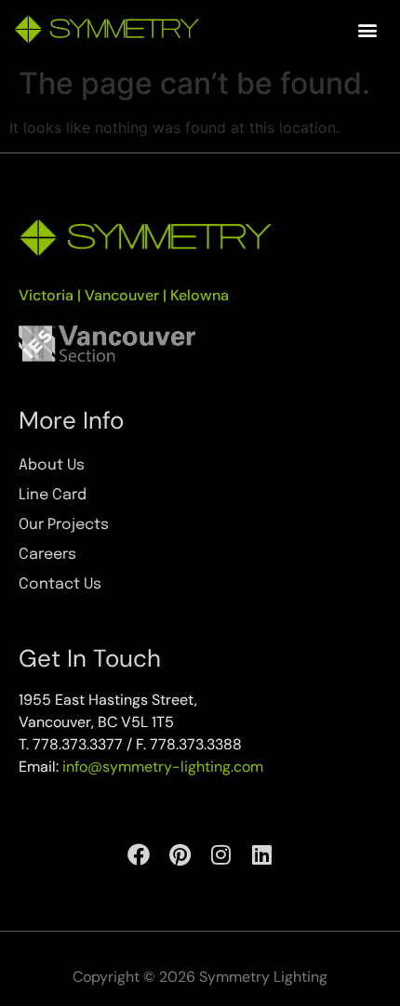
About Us (52, 465)
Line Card (53, 495)
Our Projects (64, 525)
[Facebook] (138, 854)
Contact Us (60, 584)
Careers (47, 555)
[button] (368, 29)
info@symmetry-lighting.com (162, 766)
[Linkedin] (261, 854)
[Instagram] (220, 854)
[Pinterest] (179, 854)
